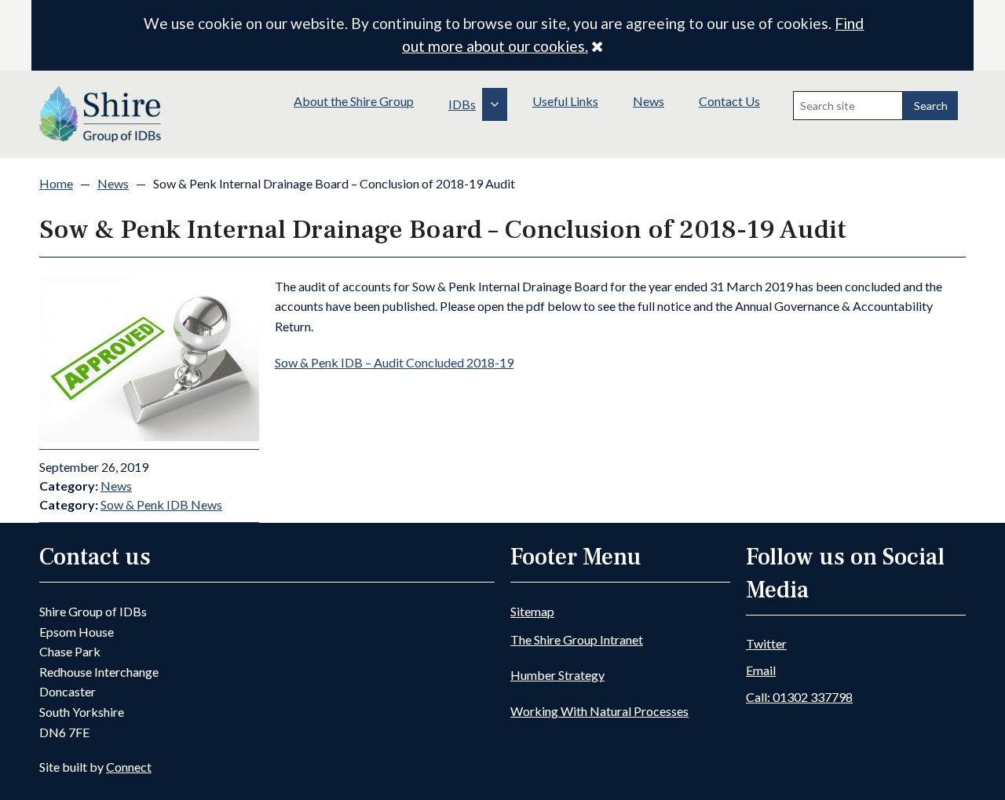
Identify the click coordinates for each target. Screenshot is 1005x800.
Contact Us (729, 100)
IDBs (462, 104)
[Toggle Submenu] (494, 104)
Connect (129, 766)
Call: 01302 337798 (799, 696)
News (648, 100)
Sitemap (532, 611)
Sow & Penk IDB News (161, 504)
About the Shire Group (354, 100)
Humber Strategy (557, 674)
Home (56, 183)
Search (931, 105)
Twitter (766, 643)
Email (761, 670)
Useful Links (565, 100)
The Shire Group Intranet (576, 639)
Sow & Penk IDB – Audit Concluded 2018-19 (394, 362)
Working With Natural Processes (599, 710)
